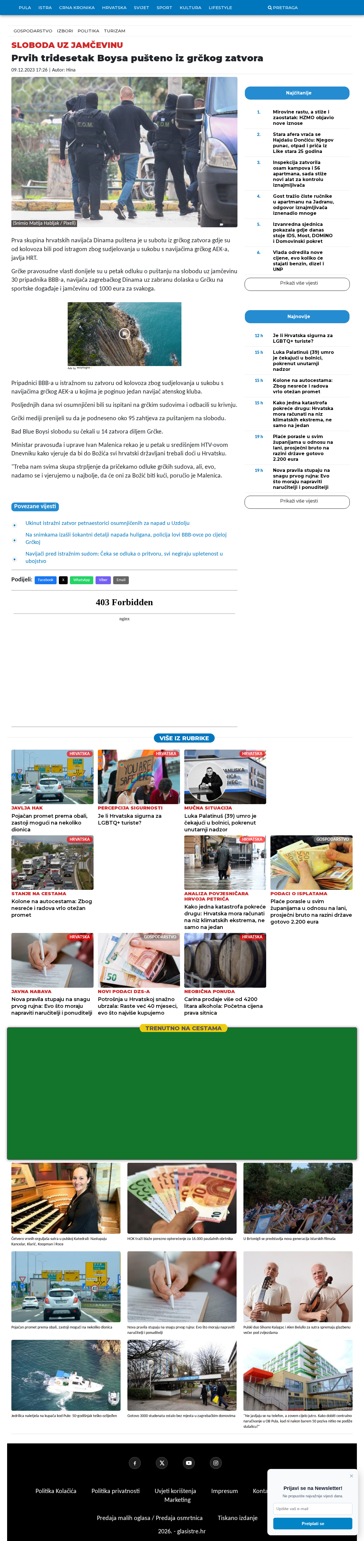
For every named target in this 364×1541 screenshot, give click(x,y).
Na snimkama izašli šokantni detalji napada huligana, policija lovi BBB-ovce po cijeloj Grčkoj (126, 538)
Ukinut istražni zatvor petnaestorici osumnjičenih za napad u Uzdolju (108, 523)
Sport (164, 7)
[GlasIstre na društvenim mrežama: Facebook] (141, 1463)
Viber (103, 580)
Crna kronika (77, 7)
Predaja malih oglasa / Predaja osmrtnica (150, 1518)
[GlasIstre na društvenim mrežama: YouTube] (195, 1463)
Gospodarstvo (33, 30)
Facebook (45, 580)
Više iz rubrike (184, 738)
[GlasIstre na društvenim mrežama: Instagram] (222, 1463)
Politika (88, 30)
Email (121, 580)
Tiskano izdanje (238, 1518)
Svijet (141, 7)
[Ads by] (85, 370)
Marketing (177, 1500)
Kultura (190, 7)
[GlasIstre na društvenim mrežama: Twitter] (168, 1463)
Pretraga (285, 7)
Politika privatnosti (116, 1491)
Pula (25, 7)
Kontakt (263, 1491)
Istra (45, 7)
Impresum (225, 1491)
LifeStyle (220, 7)
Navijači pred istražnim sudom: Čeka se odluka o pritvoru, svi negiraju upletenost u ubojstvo (124, 557)
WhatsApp (81, 580)
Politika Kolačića (57, 1491)
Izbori (65, 30)
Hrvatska (114, 7)
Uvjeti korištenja (176, 1491)
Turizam (114, 30)
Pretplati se (313, 1523)
